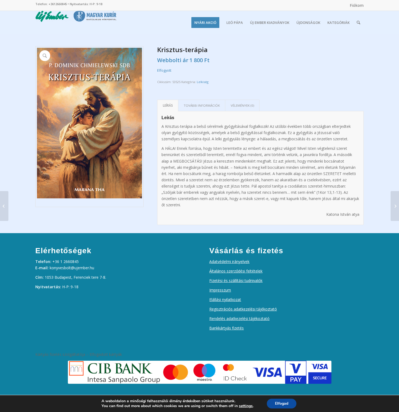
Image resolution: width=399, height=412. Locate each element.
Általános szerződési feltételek (235, 271)
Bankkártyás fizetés (226, 328)
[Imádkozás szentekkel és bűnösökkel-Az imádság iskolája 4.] (395, 206)
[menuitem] (355, 5)
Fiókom (357, 5)
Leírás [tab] (168, 105)
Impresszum (220, 290)
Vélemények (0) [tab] (242, 105)
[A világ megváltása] (4, 206)
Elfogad (281, 403)
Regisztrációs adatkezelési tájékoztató (243, 309)
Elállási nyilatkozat (225, 299)
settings (246, 406)
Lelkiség (202, 82)
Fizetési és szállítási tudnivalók (235, 280)
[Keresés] (358, 22)
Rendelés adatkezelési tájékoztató (239, 318)
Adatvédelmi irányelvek (229, 261)
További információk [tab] (202, 105)
